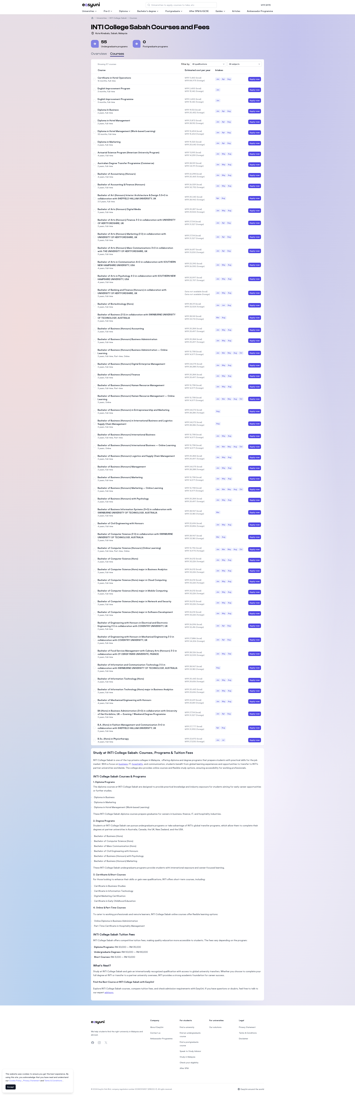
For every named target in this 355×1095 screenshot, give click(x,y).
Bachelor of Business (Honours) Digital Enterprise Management (131, 364)
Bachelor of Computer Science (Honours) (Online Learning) (129, 548)
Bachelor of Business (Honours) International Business (126, 434)
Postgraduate (172, 11)
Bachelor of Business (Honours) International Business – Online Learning (137, 445)
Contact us (155, 1033)
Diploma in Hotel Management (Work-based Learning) (126, 131)
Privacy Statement (31, 1080)
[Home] (92, 18)
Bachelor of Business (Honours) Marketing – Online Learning (130, 488)
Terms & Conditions (53, 1080)
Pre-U (107, 11)
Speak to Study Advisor (190, 1051)
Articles (236, 11)
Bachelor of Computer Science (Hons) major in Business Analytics (132, 569)
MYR (266, 5)
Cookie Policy (15, 1080)
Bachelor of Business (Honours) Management (122, 466)
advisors (109, 992)
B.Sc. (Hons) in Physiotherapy (113, 738)
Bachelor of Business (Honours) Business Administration (127, 339)
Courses (133, 18)
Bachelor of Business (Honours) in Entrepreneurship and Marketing (133, 410)
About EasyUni (156, 1027)
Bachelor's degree (146, 11)
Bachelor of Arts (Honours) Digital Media (119, 209)
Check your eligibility (189, 1062)
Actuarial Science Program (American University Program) (128, 152)
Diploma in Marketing (109, 141)
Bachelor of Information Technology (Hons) (121, 678)
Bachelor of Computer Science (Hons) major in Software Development (135, 612)
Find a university (187, 1027)
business (123, 764)
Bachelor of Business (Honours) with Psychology (123, 498)
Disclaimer (243, 1038)
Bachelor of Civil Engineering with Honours (121, 523)
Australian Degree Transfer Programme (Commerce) (126, 163)
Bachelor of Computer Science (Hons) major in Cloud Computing (132, 580)
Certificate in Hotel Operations (114, 77)
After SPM (184, 1068)
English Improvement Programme (115, 99)
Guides (219, 11)
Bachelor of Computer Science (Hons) (118, 558)
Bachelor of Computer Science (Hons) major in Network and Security (134, 601)
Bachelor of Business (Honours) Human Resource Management (131, 385)
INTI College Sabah (118, 18)
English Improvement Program (114, 88)
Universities (88, 11)
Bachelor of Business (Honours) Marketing (120, 477)
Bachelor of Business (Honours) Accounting (121, 328)
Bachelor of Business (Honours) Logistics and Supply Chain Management (136, 456)
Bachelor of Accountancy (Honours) (117, 173)
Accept (10, 1087)
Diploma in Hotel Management (114, 120)
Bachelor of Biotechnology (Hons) (116, 303)
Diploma (123, 11)
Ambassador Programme (260, 11)
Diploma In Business (108, 109)
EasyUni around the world (252, 1089)
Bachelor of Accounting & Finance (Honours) (121, 184)
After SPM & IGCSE (199, 11)
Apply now (255, 79)
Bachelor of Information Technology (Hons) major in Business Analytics (135, 689)
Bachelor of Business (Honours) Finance (119, 374)
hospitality (137, 764)
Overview (99, 54)
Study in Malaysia (187, 1057)
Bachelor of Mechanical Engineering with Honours (124, 700)
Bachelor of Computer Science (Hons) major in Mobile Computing (133, 590)
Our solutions (215, 1027)
